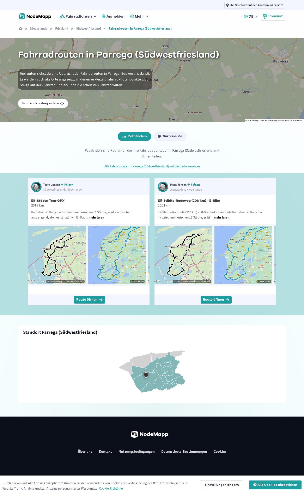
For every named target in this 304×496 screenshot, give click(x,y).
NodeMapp (298, 120)
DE (251, 16)
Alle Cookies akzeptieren (277, 485)
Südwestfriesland (88, 28)
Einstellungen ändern (222, 485)
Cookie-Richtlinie (111, 488)
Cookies (220, 451)
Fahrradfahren (79, 16)
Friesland (61, 28)
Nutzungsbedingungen (136, 451)
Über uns (85, 451)
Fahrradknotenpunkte (40, 103)
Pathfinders (137, 136)
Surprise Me (172, 136)
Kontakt (105, 451)
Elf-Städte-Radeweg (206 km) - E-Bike (189, 200)
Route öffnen (86, 299)
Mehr (139, 16)
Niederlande (38, 28)
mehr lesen (96, 217)
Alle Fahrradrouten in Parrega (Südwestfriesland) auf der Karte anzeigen (152, 166)
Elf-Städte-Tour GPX (48, 200)
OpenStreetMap (270, 120)
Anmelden (115, 16)
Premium (275, 16)
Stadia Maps (254, 120)
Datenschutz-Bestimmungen (184, 451)
